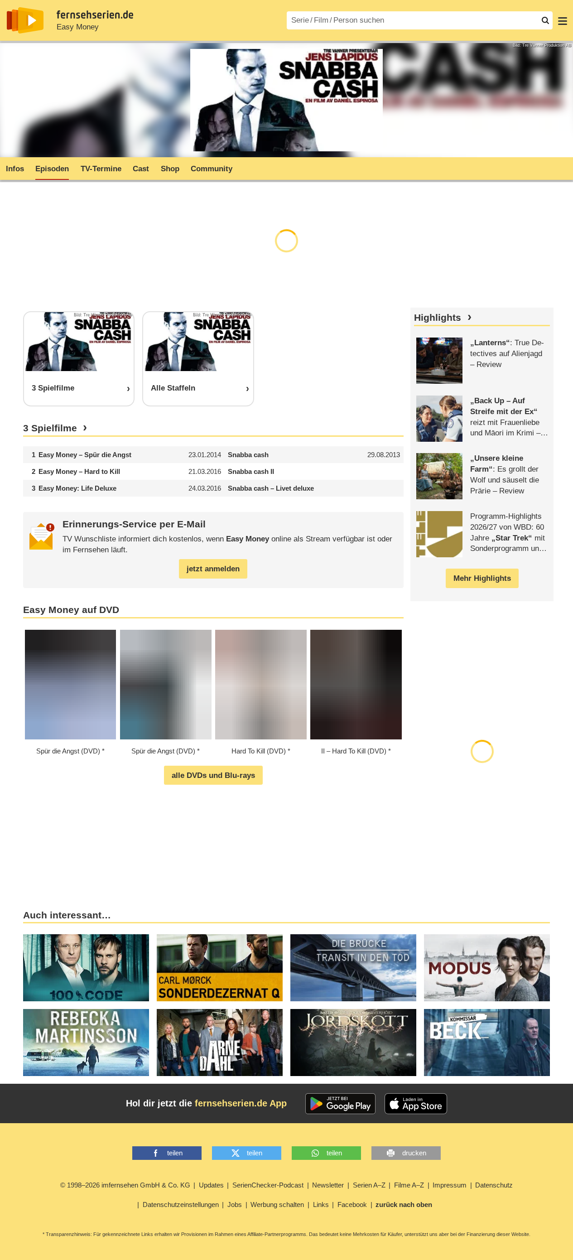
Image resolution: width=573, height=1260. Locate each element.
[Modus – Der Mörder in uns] (487, 967)
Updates (211, 1185)
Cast (141, 168)
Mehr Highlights (482, 578)
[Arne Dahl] (220, 1042)
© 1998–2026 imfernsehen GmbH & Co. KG (125, 1185)
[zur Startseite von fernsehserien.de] (25, 20)
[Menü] (563, 20)
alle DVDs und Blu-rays (213, 775)
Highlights (437, 317)
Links (321, 1204)
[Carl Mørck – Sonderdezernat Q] (220, 967)
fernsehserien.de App (241, 1103)
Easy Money (78, 27)
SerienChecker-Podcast (267, 1185)
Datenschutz (494, 1185)
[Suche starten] (545, 20)
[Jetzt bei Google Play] (340, 1103)
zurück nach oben (404, 1204)
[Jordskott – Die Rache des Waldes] (353, 1042)
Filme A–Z (409, 1185)
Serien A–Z (369, 1185)
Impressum (450, 1185)
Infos (15, 168)
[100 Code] (86, 967)
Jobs (234, 1204)
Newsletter (328, 1185)
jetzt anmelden (213, 569)
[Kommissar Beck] (487, 1042)
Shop (170, 168)
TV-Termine (101, 168)
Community (211, 168)
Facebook (352, 1204)
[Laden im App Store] (416, 1103)
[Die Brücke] (353, 967)
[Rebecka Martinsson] (86, 1042)
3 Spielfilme (50, 428)
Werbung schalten (277, 1204)
